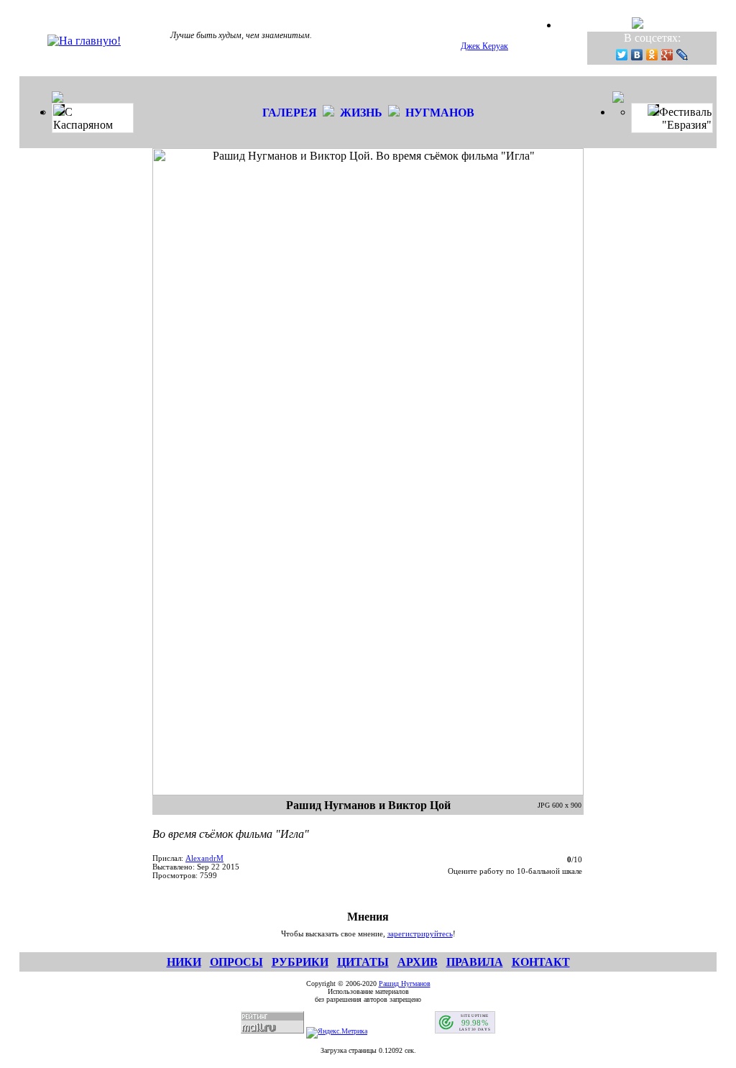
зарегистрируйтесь (420, 933)
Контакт (541, 962)
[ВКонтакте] (637, 54)
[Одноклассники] (652, 54)
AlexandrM (204, 858)
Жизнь (361, 112)
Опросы (236, 962)
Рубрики (300, 962)
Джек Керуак (484, 46)
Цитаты (363, 962)
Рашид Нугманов (405, 983)
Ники (184, 962)
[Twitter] (622, 54)
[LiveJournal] (682, 54)
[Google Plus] (667, 54)
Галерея (289, 112)
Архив (417, 962)
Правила (474, 962)
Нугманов (439, 112)
